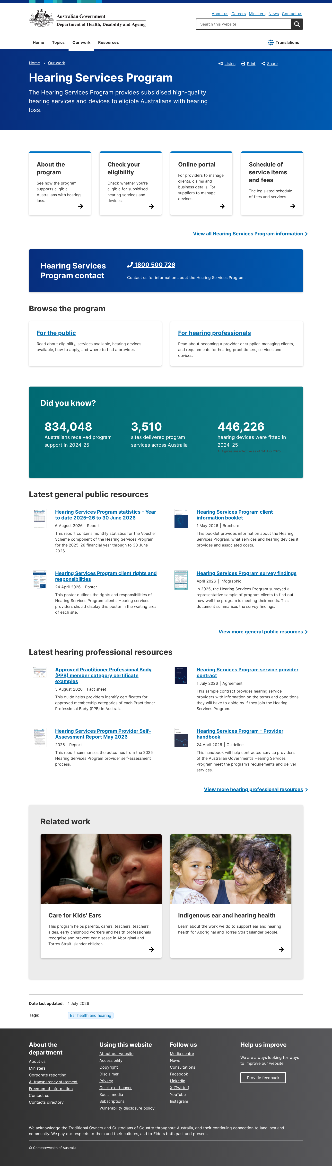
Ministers (257, 13)
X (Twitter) (179, 1087)
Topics (58, 42)
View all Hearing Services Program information (248, 234)
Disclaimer (109, 1074)
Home (38, 42)
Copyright (108, 1067)
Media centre (182, 1053)
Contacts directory (46, 1102)
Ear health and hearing (90, 1015)
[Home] (87, 18)
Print (251, 63)
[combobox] (243, 24)
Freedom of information (51, 1088)
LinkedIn (177, 1080)
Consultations (182, 1067)
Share (272, 63)
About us (220, 13)
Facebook (179, 1074)
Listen (230, 63)
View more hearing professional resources (253, 789)
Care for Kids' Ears (74, 915)
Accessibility (110, 1060)
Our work (81, 42)
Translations (287, 42)
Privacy (106, 1080)
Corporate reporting (47, 1075)
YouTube (178, 1094)
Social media (111, 1094)
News (274, 13)
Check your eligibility (123, 168)
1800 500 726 (154, 264)
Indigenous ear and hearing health (227, 915)
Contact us (292, 13)
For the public (56, 332)
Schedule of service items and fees (268, 172)
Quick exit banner (115, 1087)
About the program (51, 168)
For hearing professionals (214, 332)
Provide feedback (263, 1077)
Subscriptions (111, 1101)
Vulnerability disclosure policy (127, 1108)
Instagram (179, 1101)
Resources (108, 42)
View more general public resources (260, 632)
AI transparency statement (53, 1081)
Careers (238, 13)
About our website (116, 1053)
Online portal (197, 164)
